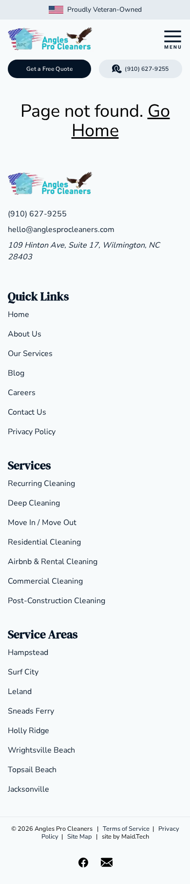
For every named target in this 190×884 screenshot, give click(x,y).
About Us (24, 334)
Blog (16, 373)
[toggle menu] (172, 39)
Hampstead (28, 652)
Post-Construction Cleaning (56, 600)
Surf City (23, 672)
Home (18, 314)
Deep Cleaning (34, 503)
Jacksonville (28, 789)
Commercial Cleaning (45, 581)
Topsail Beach (32, 769)
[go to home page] (72, 39)
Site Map (79, 836)
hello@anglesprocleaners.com (61, 229)
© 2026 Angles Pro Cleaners (52, 828)
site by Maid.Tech (125, 836)
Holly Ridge (28, 730)
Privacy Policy (32, 431)
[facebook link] (83, 862)
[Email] (106, 862)
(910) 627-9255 (147, 69)
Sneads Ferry (31, 711)
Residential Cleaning (44, 542)
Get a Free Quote (49, 69)
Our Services (30, 353)
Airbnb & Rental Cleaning (52, 561)
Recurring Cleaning (41, 483)
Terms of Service (126, 828)
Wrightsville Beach (41, 750)
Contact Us (27, 412)
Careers (22, 392)
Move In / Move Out (42, 522)
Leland (20, 691)
